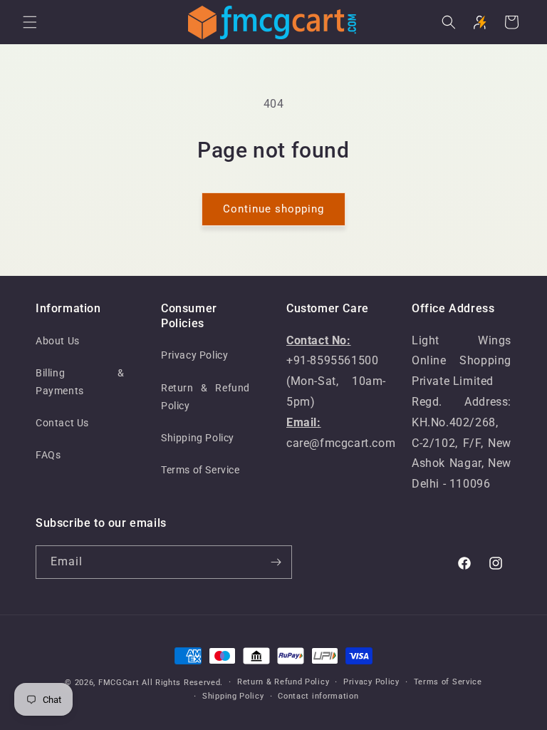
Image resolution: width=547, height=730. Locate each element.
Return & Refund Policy (205, 396)
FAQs (48, 455)
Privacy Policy (194, 355)
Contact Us (62, 422)
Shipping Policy (197, 437)
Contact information (318, 696)
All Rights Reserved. (182, 682)
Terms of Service (200, 469)
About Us (58, 340)
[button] (30, 22)
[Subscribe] (275, 562)
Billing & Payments (80, 381)
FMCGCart (119, 682)
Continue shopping (273, 208)
